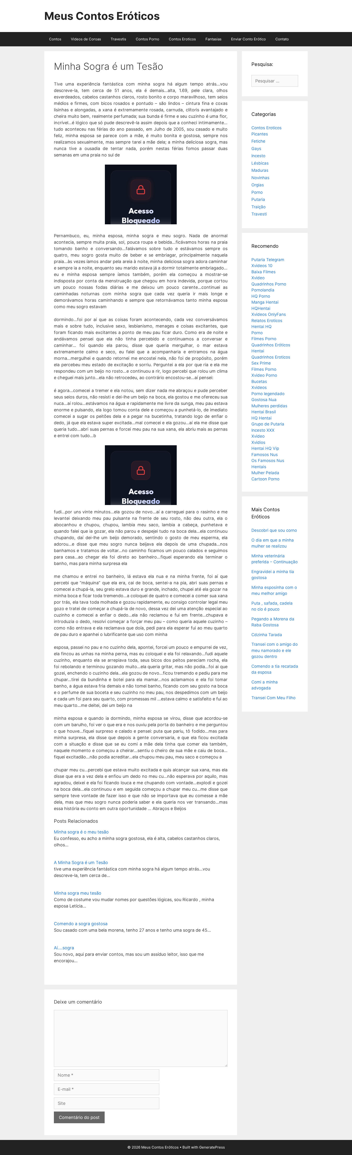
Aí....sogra (64, 947)
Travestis (118, 39)
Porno (257, 192)
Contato (282, 39)
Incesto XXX (262, 430)
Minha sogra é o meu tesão (81, 831)
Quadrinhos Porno (268, 284)
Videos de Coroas (86, 39)
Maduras (259, 170)
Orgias (257, 185)
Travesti (259, 214)
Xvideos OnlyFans (268, 314)
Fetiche (258, 141)
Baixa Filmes (263, 271)
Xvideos (259, 387)
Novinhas (260, 177)
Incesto (258, 155)
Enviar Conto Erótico (248, 39)
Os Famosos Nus (267, 460)
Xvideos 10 (262, 265)
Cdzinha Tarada (266, 634)
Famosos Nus (264, 454)
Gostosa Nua (264, 399)
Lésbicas (260, 163)
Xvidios (258, 442)
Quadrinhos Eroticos (270, 357)
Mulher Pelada (265, 472)
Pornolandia (262, 290)
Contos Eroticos (182, 39)
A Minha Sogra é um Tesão (81, 862)
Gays (256, 148)
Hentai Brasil (263, 411)
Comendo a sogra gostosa (81, 923)
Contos (55, 39)
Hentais (258, 466)
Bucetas (259, 381)
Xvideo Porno (264, 375)
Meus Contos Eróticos (102, 15)
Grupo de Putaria (267, 424)
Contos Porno (147, 39)
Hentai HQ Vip (265, 448)
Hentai (257, 351)
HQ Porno (260, 296)
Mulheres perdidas (269, 405)
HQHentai (260, 308)
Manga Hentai (264, 302)
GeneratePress (212, 1147)
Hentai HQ (261, 326)
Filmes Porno (263, 338)
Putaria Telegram (267, 259)
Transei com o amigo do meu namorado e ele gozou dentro (274, 650)
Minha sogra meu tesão (77, 893)
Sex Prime (261, 363)
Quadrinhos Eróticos (270, 345)
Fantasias (213, 39)
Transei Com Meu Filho (273, 697)
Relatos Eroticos (266, 320)
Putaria (258, 199)
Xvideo (258, 277)
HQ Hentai (261, 418)
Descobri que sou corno (274, 530)
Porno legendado (267, 393)
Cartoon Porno (265, 479)
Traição (258, 206)
